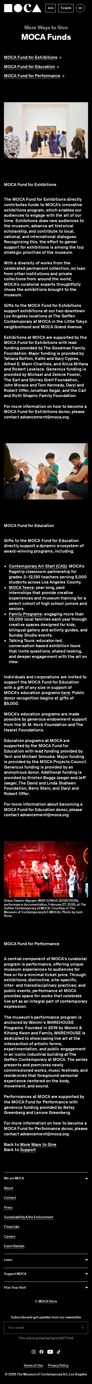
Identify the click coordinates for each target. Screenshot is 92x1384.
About (8, 1188)
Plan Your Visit (15, 1287)
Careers (9, 1237)
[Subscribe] (82, 1327)
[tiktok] (58, 1352)
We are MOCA (14, 1178)
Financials (11, 1227)
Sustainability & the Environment (28, 1217)
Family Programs (25, 614)
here (65, 692)
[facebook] (41, 1352)
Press (8, 1208)
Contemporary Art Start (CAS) (38, 566)
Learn (8, 1260)
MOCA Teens (21, 587)
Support (28, 1149)
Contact (10, 1198)
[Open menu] (80, 8)
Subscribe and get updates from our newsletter (46, 1317)
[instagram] (34, 1352)
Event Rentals (14, 1246)
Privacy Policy (58, 1365)
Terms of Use (33, 1365)
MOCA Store (48, 1301)
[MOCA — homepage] (23, 8)
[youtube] (50, 1352)
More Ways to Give (46, 27)
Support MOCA (15, 1274)
